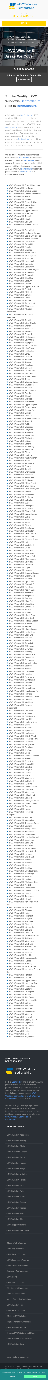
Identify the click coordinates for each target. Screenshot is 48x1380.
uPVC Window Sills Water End (21, 857)
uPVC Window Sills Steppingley (21, 275)
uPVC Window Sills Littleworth (21, 927)
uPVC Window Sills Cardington (21, 531)
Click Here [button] (42, 1372)
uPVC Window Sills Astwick (20, 320)
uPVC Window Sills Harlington (21, 733)
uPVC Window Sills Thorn (19, 379)
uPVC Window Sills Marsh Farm (22, 615)
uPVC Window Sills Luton (19, 517)
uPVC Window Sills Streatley (20, 652)
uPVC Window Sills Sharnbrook (22, 660)
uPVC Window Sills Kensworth (21, 464)
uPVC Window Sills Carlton (20, 773)
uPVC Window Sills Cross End (21, 551)
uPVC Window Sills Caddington (21, 528)
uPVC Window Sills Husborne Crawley (24, 233)
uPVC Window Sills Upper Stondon (23, 211)
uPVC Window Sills (15, 1219)
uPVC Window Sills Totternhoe (21, 896)
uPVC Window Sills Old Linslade (22, 716)
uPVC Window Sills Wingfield (21, 430)
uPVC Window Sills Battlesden (21, 351)
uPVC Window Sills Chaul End (21, 278)
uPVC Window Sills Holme (19, 523)
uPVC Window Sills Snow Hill (21, 509)
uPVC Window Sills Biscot (19, 219)
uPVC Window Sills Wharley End (22, 256)
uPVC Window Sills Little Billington (23, 323)
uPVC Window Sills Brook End (21, 230)
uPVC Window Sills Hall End (20, 907)
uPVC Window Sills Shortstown (22, 761)
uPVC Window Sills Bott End (20, 930)
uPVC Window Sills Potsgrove (21, 258)
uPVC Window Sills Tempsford (21, 596)
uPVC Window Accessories (18, 1135)
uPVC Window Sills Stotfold (20, 826)
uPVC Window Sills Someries (20, 714)
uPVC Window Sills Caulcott (20, 357)
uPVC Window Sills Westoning (21, 820)
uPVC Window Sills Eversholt (21, 393)
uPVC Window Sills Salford (20, 444)
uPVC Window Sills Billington (21, 441)
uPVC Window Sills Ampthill (20, 421)
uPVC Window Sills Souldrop (20, 868)
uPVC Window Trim (15, 1305)
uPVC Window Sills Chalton (20, 284)
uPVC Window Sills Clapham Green (23, 539)
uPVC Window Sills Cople (19, 568)
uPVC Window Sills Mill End (20, 292)
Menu (24, 23)
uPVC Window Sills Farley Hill (21, 244)
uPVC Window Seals (15, 1214)
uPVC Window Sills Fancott (20, 809)
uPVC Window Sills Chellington (21, 438)
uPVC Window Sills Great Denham (23, 1020)
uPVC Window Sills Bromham (21, 329)
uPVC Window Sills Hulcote (20, 854)
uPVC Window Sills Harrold (20, 775)
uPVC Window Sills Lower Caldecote (24, 891)
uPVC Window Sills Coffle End (21, 781)
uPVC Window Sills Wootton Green (23, 382)
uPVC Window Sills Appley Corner (23, 458)
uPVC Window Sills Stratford (20, 666)
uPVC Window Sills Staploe (20, 466)
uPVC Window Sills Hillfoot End (22, 795)
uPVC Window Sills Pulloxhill (20, 784)
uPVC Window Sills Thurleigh (21, 216)
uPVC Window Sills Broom (20, 298)
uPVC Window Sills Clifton (19, 753)
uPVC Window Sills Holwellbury (22, 688)
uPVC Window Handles (16, 1180)
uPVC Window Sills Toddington (21, 938)
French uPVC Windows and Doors (21, 1333)
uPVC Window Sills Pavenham (21, 742)
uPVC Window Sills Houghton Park (23, 739)
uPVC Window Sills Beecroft (20, 818)
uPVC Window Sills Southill (20, 289)
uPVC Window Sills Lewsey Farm (22, 888)
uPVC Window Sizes (15, 1344)
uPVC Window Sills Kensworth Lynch (24, 270)
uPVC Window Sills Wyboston (21, 385)
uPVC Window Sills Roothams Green (24, 697)
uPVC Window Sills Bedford (20, 989)
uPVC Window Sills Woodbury (21, 792)
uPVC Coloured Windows (17, 1266)
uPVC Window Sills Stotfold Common (24, 185)
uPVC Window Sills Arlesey (20, 362)
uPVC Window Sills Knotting (20, 455)
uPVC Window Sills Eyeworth (21, 264)
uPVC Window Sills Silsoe (19, 725)
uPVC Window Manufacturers (19, 1339)
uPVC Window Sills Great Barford (22, 534)
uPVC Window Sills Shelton (20, 326)
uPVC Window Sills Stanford (20, 612)
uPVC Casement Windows (18, 1260)
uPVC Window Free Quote (18, 1230)
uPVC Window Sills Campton (21, 295)
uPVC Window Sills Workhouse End (23, 390)
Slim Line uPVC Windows (17, 1288)
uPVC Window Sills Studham (20, 624)
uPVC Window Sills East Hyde (21, 846)
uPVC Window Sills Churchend (21, 306)
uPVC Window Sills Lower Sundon (23, 663)
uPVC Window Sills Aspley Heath (22, 848)
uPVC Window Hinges (16, 1169)
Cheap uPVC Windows (16, 1243)
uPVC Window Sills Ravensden (21, 553)
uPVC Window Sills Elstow (19, 197)
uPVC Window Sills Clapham (20, 368)
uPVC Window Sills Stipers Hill (21, 764)
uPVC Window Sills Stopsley (20, 964)
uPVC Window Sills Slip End (20, 952)
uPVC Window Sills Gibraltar (20, 767)
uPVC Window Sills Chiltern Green (23, 191)
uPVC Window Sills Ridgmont (21, 916)
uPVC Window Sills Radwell (20, 995)
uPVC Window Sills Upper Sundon (23, 981)
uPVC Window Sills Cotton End (21, 671)
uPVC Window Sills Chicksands (21, 646)
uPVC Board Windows (16, 1254)
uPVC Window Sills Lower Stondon (23, 804)
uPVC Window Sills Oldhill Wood (22, 736)
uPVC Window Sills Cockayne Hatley (24, 801)
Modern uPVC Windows (17, 1316)
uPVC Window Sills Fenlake (20, 247)
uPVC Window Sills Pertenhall (21, 643)
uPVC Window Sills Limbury (20, 281)
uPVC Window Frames (16, 1163)
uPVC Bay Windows (15, 1249)
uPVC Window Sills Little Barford (22, 851)
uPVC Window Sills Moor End (21, 601)
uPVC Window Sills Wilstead (20, 399)
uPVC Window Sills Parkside (20, 955)
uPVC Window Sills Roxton (20, 860)
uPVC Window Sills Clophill (20, 396)
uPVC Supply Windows (16, 1225)
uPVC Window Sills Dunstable (21, 208)
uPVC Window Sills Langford (20, 674)
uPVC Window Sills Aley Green (21, 997)
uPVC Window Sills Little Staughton (23, 1000)
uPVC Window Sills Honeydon (21, 832)
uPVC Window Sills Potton (20, 1031)
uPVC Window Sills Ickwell (20, 899)
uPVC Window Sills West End (21, 374)
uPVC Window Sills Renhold (20, 360)
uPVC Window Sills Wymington (22, 486)
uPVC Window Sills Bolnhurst (21, 433)
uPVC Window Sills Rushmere (21, 922)
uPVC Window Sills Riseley (20, 759)
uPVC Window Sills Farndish (20, 388)
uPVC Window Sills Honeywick (21, 261)
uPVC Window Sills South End (21, 545)
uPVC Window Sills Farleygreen (21, 992)
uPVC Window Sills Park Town (21, 587)
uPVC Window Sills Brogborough (22, 407)
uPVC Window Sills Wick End (21, 944)
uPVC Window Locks (15, 1186)
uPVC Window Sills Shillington (21, 480)
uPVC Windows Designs (17, 1152)
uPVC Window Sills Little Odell (21, 618)
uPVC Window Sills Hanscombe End (24, 958)
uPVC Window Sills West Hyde (21, 941)
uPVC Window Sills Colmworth (21, 267)
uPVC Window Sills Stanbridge (21, 874)
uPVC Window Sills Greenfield (21, 565)
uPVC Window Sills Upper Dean (22, 205)
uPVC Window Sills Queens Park (22, 371)
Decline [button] (12, 1376)
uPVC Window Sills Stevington (21, 340)
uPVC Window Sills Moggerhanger (23, 629)
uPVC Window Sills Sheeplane (21, 213)
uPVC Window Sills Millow (19, 1028)
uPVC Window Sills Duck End (21, 893)
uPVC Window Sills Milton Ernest (22, 483)
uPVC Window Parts (15, 1191)
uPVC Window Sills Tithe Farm (21, 520)
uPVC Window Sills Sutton (20, 503)
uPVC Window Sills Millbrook (21, 1009)
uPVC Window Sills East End (20, 638)
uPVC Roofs (12, 1277)
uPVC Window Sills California (21, 562)
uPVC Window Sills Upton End (21, 582)
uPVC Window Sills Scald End (21, 843)
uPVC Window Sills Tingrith (20, 469)
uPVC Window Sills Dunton (20, 978)
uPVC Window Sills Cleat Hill (20, 924)
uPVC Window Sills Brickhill (20, 669)
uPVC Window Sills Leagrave (20, 770)
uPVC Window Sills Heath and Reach (24, 756)
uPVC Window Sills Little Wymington (24, 489)
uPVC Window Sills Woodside (21, 427)
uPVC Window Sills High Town (21, 348)
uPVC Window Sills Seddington (21, 840)
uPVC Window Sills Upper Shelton (23, 514)
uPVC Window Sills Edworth (20, 728)
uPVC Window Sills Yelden (19, 865)
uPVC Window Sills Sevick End (21, 435)
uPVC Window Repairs (16, 1208)
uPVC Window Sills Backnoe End (22, 966)
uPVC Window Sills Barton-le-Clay (23, 202)
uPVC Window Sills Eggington (21, 343)
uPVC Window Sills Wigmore (21, 1023)
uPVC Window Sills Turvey (19, 461)
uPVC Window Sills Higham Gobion (23, 621)
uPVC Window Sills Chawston (21, 711)
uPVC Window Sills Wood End (21, 537)
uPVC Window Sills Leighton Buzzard (24, 837)
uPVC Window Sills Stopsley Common (24, 573)
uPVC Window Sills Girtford (20, 1003)
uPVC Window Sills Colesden (20, 798)
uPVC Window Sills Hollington (21, 188)
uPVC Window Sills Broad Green (22, 576)
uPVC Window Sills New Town (21, 677)
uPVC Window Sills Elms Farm (21, 747)
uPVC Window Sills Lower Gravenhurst (25, 194)
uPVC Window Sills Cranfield (20, 250)
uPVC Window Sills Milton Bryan (22, 253)
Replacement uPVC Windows (19, 1322)
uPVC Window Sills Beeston (20, 416)
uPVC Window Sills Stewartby (21, 334)
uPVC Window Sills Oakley (20, 424)
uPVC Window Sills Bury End (21, 863)
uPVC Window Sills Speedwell (21, 475)
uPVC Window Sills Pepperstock (22, 303)
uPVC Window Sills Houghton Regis (23, 983)
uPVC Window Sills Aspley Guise (22, 590)
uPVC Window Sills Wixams (20, 686)
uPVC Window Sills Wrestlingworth (23, 871)
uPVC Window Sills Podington (21, 497)
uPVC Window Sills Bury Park (21, 365)
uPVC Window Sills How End (21, 950)
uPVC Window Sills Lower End (21, 607)
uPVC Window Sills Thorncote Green (24, 823)
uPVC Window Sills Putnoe (20, 961)
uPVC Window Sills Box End (20, 222)
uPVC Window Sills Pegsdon (20, 975)
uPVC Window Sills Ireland (20, 913)
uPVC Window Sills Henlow (20, 641)
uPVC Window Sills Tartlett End (21, 478)
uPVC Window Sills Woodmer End (23, 346)
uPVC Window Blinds (16, 1146)
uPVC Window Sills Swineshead (22, 680)
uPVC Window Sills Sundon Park (22, 410)
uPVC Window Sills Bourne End (22, 556)
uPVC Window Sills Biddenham (21, 494)
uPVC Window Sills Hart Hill (20, 719)
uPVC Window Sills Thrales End (22, 272)
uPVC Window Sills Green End (21, 657)
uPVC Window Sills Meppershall (22, 1011)
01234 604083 (23, 16)
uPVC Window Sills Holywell (20, 1017)
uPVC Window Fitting (16, 1157)
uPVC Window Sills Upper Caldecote (24, 287)
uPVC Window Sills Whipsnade (21, 745)
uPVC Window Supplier (16, 1327)
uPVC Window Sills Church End (22, 511)
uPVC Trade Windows (16, 1294)
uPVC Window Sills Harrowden (21, 402)
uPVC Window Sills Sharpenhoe (22, 472)
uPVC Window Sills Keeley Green (22, 829)
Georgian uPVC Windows (17, 1271)
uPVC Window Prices (16, 1197)
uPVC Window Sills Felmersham (22, 986)
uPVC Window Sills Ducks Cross (22, 632)
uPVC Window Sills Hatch (19, 542)
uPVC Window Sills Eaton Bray (21, 447)
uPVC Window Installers (17, 1174)
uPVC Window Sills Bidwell (20, 413)
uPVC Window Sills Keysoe (20, 627)
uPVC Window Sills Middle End (21, 1026)
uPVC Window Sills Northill (20, 885)
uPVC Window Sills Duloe (19, 548)
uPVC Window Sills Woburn (20, 1014)
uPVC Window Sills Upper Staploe (23, 405)
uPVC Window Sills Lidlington (21, 500)
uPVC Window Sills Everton (20, 806)
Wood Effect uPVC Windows (19, 1299)
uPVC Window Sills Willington (21, 450)
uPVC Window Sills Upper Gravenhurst (25, 236)
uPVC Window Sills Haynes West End (24, 419)
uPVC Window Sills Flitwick (20, 301)
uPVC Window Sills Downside (21, 649)
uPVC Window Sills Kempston (21, 1006)
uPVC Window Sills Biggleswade (22, 337)
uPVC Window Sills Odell (19, 1034)
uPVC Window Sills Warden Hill (22, 655)
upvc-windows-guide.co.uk (18, 1357)
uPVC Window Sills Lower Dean (22, 834)
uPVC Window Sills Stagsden (20, 919)
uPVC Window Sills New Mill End (22, 947)
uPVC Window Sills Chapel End (21, 604)
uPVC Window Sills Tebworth (21, 593)
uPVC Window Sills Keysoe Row (22, 1037)
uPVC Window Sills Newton (20, 570)
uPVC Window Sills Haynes (20, 199)
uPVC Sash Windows (15, 1283)
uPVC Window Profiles (16, 1202)
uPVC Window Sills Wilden (20, 492)
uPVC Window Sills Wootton (20, 683)
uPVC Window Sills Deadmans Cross (24, 936)
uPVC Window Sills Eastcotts (21, 331)
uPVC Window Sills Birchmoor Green (24, 882)
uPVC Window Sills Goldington (21, 506)
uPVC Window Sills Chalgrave (21, 789)
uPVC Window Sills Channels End (22, 584)
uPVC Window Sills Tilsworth (21, 610)
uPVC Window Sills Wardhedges (22, 778)
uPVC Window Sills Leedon (20, 879)
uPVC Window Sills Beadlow (20, 598)
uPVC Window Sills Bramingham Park (24, 691)
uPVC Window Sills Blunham (20, 910)
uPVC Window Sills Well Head (21, 702)
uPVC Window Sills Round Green (22, 376)
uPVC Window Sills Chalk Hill (21, 933)
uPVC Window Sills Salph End (21, 635)
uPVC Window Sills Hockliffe (20, 579)
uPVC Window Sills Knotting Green (23, 722)
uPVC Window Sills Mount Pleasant (23, 239)
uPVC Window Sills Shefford (20, 750)
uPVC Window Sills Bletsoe (20, 525)
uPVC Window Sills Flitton (19, 452)
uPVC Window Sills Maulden (20, 877)
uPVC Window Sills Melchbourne (22, 559)
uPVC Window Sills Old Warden (22, 242)
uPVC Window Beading (16, 1141)
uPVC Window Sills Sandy (19, 354)
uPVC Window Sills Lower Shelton (23, 787)
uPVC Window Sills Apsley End (21, 730)
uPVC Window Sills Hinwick (20, 694)
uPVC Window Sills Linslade (20, 700)
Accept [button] (35, 1376)
